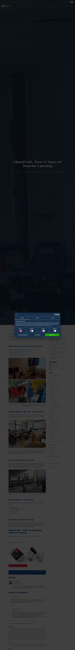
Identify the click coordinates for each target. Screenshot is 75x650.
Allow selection (37, 334)
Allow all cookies (52, 334)
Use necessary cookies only (23, 334)
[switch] (31, 331)
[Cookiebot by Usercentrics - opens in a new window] (54, 314)
